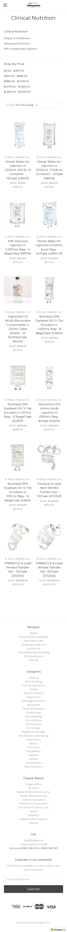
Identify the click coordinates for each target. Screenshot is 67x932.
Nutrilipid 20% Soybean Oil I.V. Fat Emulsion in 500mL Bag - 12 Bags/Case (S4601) (17, 492)
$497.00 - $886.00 (15, 76)
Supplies (33, 755)
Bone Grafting (33, 681)
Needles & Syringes (33, 731)
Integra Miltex (33, 784)
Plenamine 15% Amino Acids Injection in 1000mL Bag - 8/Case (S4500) (49, 412)
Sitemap (33, 660)
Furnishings (33, 712)
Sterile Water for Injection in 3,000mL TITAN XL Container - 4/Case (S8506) (49, 170)
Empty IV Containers (17, 38)
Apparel (33, 677)
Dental (33, 689)
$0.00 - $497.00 (14, 70)
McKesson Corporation (33, 803)
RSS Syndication (33, 656)
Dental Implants (33, 693)
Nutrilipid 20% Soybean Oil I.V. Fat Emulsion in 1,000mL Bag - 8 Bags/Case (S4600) (49, 325)
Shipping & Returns (33, 644)
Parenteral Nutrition (17, 43)
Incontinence (33, 720)
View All (33, 823)
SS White (33, 788)
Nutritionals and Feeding (33, 735)
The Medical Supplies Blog (33, 652)
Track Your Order (34, 640)
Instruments (33, 724)
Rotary (33, 743)
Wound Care (33, 762)
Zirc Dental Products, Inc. (33, 807)
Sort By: (10, 105)
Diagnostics (33, 697)
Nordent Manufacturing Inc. (33, 792)
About (33, 633)
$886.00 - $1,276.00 (16, 81)
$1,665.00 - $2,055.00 (17, 91)
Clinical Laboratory (33, 685)
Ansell (33, 811)
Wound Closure (33, 766)
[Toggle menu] (5, 5)
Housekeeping (33, 716)
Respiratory (33, 739)
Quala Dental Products (33, 819)
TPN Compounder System (20, 48)
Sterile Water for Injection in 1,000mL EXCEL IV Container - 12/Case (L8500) (18, 170)
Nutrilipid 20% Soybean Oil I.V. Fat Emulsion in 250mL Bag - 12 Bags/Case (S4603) (18, 412)
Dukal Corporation (33, 799)
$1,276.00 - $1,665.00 (17, 86)
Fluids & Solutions (33, 708)
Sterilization (33, 751)
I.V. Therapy (33, 728)
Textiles (33, 759)
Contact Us (33, 648)
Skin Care (33, 747)
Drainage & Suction (33, 700)
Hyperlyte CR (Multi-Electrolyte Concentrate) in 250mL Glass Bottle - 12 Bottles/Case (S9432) (18, 329)
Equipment (33, 704)
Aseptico (33, 815)
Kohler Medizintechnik (33, 795)
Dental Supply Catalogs (33, 636)
